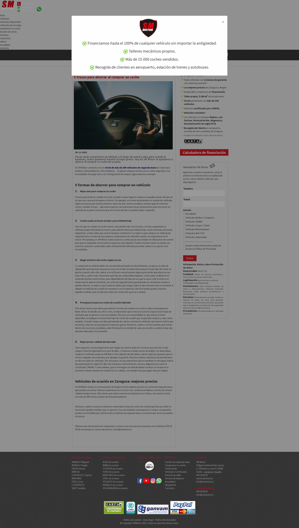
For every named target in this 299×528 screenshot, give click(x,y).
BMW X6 (76, 471)
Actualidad (170, 481)
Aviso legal (148, 519)
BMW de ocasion (111, 465)
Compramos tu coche (175, 465)
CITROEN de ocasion (113, 468)
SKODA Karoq (78, 468)
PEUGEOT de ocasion (113, 481)
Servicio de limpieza (174, 478)
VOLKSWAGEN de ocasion (115, 488)
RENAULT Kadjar (80, 465)
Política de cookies (132, 519)
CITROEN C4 (78, 484)
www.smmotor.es (204, 478)
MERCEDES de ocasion (114, 475)
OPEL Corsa (77, 481)
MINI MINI (76, 478)
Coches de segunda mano (177, 462)
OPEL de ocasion (111, 478)
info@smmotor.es (205, 481)
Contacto (169, 488)
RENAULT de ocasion (113, 484)
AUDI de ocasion (111, 462)
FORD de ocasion (111, 471)
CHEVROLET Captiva (82, 475)
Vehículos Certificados (176, 471)
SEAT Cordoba (78, 488)
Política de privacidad (165, 519)
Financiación (171, 468)
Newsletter (170, 484)
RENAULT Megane (80, 462)
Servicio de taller (173, 475)
